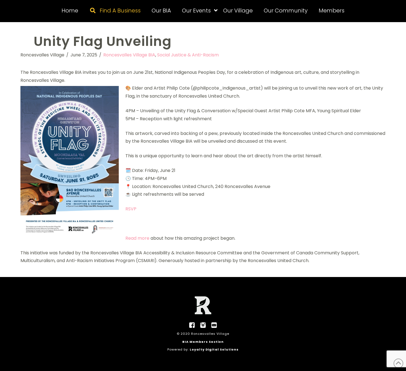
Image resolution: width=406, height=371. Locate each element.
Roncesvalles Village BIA (129, 55)
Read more (137, 238)
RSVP (130, 209)
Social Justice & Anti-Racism (188, 55)
